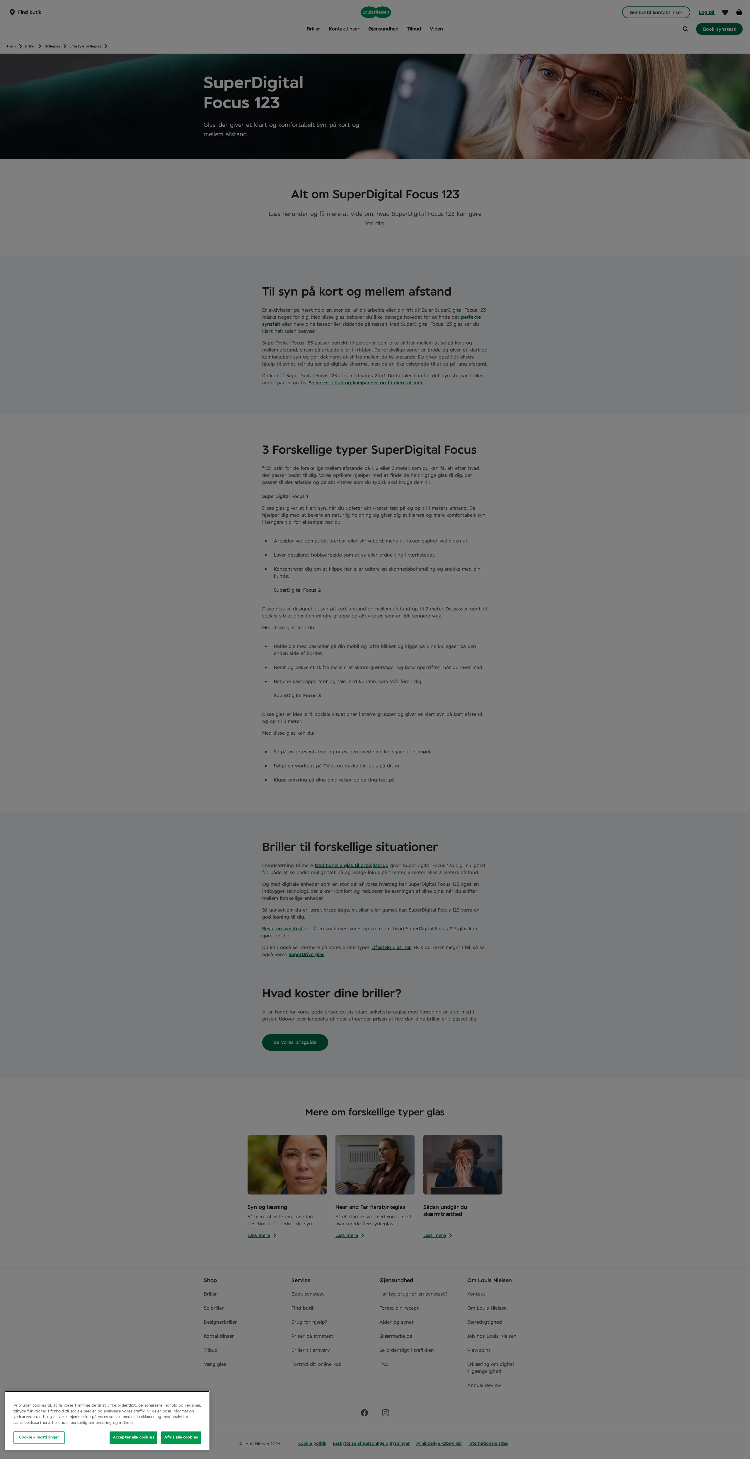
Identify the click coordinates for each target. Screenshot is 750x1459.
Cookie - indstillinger (39, 1437)
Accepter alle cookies (133, 1437)
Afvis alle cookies (181, 1437)
